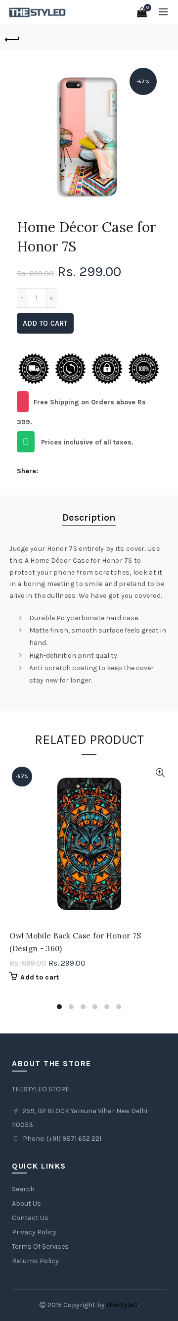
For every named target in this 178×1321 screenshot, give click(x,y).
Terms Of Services (40, 1246)
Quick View (160, 773)
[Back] (12, 38)
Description (89, 517)
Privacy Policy (34, 1232)
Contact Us (30, 1218)
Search (23, 1189)
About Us (26, 1203)
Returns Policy (35, 1261)
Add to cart (45, 323)
